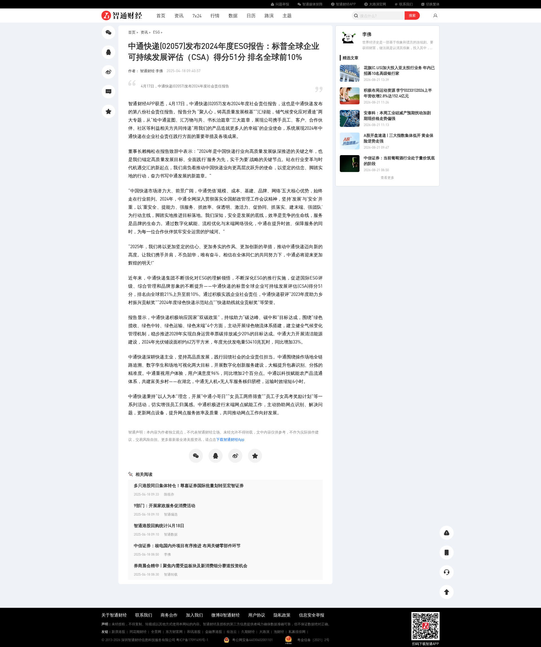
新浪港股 (118, 632)
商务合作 (169, 615)
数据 (233, 15)
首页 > (133, 32)
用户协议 (256, 615)
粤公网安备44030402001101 (252, 640)
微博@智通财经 (225, 615)
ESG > (158, 32)
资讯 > (146, 32)
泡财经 (279, 632)
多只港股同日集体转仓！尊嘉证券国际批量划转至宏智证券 (189, 485)
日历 (251, 15)
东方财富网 (174, 632)
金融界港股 (213, 632)
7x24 (196, 16)
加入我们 (194, 615)
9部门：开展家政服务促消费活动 (164, 505)
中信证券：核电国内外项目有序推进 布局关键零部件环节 (187, 545)
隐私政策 (282, 615)
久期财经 (248, 632)
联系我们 (143, 615)
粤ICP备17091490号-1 (192, 640)
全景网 (156, 632)
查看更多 (387, 177)
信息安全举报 (311, 615)
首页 (160, 15)
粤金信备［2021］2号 (313, 640)
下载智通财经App (230, 439)
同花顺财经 (138, 632)
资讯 (178, 15)
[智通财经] (121, 15)
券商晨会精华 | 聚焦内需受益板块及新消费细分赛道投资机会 (190, 565)
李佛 (366, 34)
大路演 (264, 632)
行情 (214, 15)
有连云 (232, 632)
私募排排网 (297, 632)
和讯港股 (194, 632)
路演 (269, 15)
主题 (287, 15)
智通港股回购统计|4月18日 (159, 525)
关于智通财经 (114, 615)
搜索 (412, 15)
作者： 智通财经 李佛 (146, 70)
